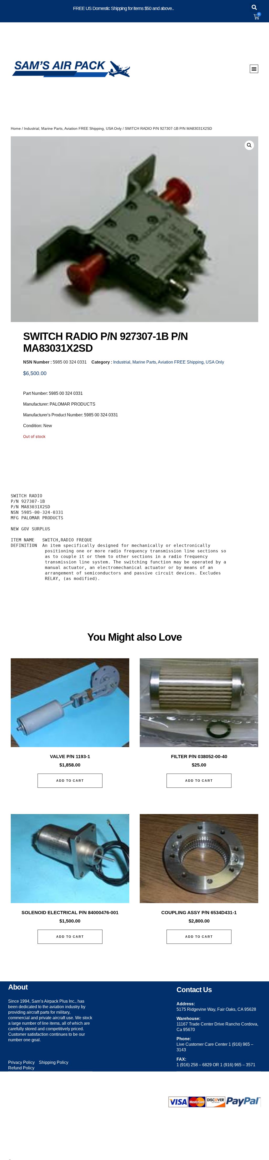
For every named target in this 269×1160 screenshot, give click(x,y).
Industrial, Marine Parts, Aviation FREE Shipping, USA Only (73, 128)
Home (16, 128)
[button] (254, 7)
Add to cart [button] (70, 781)
